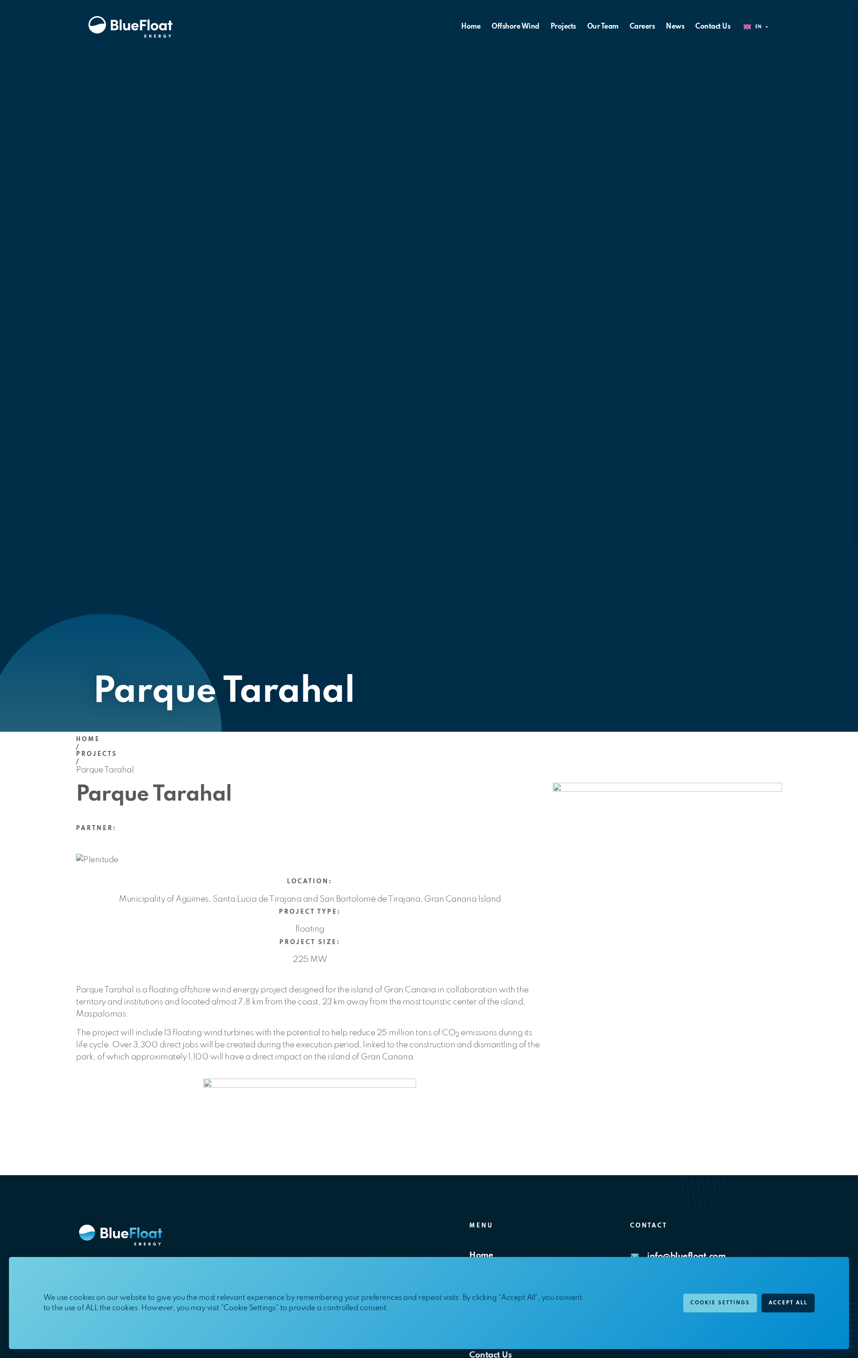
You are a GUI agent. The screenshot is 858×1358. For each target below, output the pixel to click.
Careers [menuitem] (642, 26)
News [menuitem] (675, 26)
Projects (96, 754)
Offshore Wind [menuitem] (515, 26)
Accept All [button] (788, 1303)
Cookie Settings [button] (720, 1303)
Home (88, 739)
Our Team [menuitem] (602, 26)
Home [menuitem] (470, 26)
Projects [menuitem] (563, 26)
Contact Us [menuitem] (712, 26)
